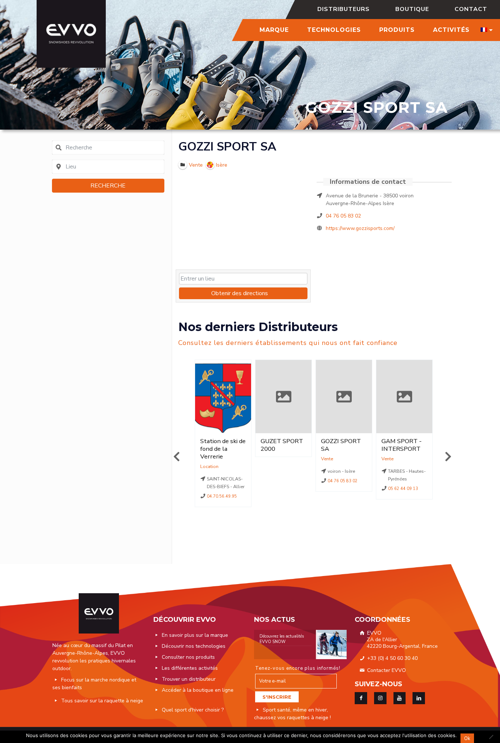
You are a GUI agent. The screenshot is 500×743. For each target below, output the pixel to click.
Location (209, 466)
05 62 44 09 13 (403, 488)
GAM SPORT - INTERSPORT (401, 445)
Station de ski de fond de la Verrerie (223, 449)
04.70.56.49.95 (222, 496)
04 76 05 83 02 (343, 215)
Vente (327, 459)
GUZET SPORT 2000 (282, 445)
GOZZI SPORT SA (227, 147)
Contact (471, 9)
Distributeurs (343, 9)
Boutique (412, 9)
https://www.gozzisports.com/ (360, 228)
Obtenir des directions (239, 293)
